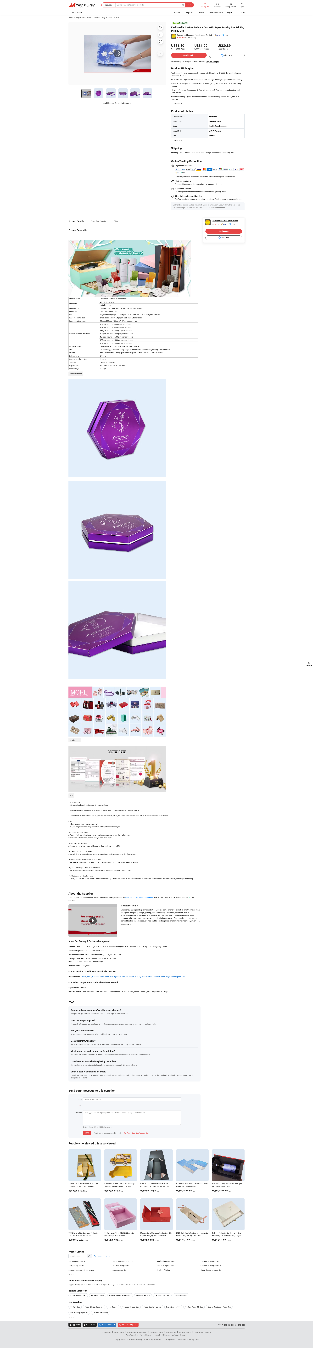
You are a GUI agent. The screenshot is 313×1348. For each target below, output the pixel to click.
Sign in (242, 6)
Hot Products (106, 1332)
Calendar (156, 976)
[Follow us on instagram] (232, 1325)
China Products (119, 1332)
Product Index (198, 1332)
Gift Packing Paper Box (79, 1313)
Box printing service (75, 1261)
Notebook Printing (133, 976)
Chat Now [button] (228, 55)
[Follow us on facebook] (225, 1325)
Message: (78, 1112)
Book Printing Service (164, 1265)
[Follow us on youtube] (236, 1325)
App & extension (215, 12)
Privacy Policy (194, 1340)
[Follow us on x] (229, 1325)
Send (87, 1133)
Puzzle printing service (120, 1265)
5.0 (216, 224)
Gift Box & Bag (99, 17)
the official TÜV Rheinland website (139, 897)
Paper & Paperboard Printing (120, 1295)
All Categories (77, 12)
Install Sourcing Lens (129, 1325)
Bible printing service (76, 1265)
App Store (75, 1325)
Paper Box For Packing (152, 1307)
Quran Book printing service (211, 1270)
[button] (182, 5)
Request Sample (212, 62)
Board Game (147, 976)
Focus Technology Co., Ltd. (139, 1340)
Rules (243, 12)
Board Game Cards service (122, 1261)
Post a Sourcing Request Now (136, 1133)
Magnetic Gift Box (143, 1295)
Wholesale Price (171, 1332)
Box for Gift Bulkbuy (100, 1313)
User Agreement (170, 1340)
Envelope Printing (163, 1270)
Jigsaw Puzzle (119, 976)
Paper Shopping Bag (78, 1295)
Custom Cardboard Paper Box (219, 1307)
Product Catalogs (103, 1256)
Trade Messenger (107, 1325)
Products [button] (108, 5)
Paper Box (109, 976)
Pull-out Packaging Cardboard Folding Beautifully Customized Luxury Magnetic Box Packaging (227, 1235)
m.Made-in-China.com (162, 1335)
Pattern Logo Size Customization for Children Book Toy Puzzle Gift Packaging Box (155, 1186)
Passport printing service (210, 1261)
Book (89, 976)
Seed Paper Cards (178, 976)
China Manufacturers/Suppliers (137, 1332)
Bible (84, 976)
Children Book (98, 976)
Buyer (188, 12)
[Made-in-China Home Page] (81, 5)
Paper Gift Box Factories (94, 1307)
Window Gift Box (181, 1295)
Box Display (112, 1307)
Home (70, 17)
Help (201, 12)
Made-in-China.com (146, 1335)
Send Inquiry (189, 55)
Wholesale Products (156, 1332)
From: (80, 1099)
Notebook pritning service (166, 1261)
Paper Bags (165, 976)
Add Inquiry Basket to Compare (117, 103)
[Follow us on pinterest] (239, 1325)
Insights (208, 1332)
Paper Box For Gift (173, 1307)
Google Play (89, 1325)
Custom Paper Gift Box (194, 1307)
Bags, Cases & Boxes (83, 17)
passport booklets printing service (81, 1270)
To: (81, 1106)
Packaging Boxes (97, 1295)
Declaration (182, 1340)
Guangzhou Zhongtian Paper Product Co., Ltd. (194, 35)
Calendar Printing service (210, 1265)
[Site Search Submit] (189, 4)
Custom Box (75, 1307)
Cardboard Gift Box (162, 1295)
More (70, 1317)
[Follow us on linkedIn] (243, 1325)
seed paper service (119, 1270)
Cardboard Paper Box (130, 1307)
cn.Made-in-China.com (179, 1335)
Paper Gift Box (113, 17)
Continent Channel (185, 1332)
